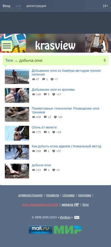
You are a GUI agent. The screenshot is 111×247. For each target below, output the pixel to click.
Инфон (65, 217)
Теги (9, 60)
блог (85, 205)
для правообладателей (40, 205)
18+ (105, 6)
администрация (30, 195)
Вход (6, 6)
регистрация (36, 6)
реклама (84, 195)
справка (69, 195)
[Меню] (6, 45)
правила (52, 195)
